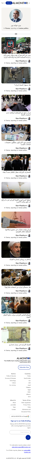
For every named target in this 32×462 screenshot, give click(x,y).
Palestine (28, 387)
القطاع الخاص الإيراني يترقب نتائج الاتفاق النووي (17, 316)
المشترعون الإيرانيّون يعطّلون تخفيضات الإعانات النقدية (18, 143)
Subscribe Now (24, 367)
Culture (14, 383)
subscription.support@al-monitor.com (21, 447)
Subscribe (9, 3)
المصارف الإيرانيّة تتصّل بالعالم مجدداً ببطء (17, 172)
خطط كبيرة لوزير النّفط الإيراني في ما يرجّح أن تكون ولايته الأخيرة (16, 201)
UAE (29, 383)
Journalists (13, 405)
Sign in (3, 3)
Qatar (29, 392)
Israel (29, 385)
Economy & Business (10, 378)
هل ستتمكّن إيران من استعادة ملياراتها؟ (17, 287)
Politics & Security (11, 376)
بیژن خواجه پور (16, 25)
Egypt (29, 390)
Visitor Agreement (26, 402)
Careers (14, 409)
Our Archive (12, 385)
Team (14, 407)
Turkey (29, 376)
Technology (13, 380)
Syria (29, 396)
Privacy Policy (27, 405)
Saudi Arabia (27, 378)
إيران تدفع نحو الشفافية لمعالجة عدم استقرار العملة (18, 114)
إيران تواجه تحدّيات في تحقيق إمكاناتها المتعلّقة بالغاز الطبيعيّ (18, 230)
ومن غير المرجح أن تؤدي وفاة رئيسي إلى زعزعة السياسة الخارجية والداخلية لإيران (17, 56)
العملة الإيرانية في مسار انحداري (20, 345)
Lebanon (28, 394)
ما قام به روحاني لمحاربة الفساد (20, 259)
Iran (30, 380)
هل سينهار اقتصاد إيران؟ (22, 85)
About (14, 402)
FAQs (29, 407)
